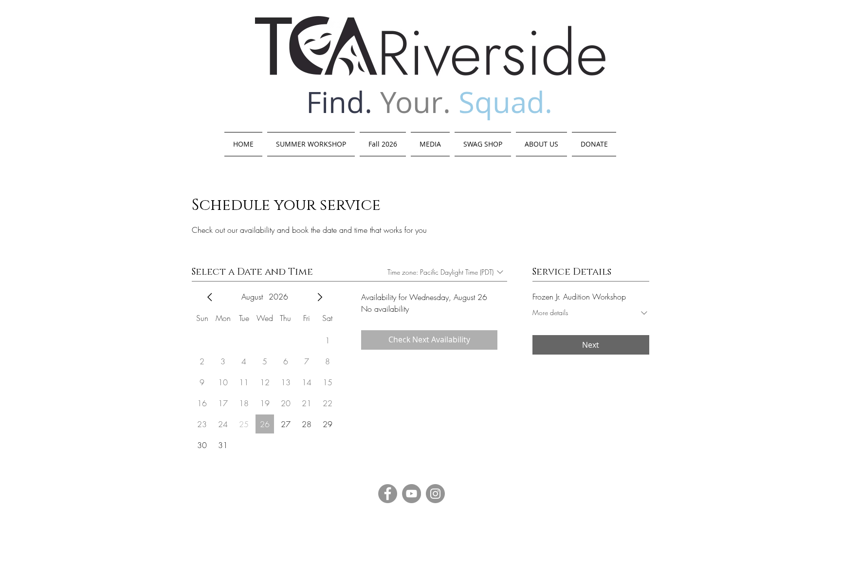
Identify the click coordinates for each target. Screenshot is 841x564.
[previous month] (210, 297)
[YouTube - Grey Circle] (411, 493)
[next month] (320, 297)
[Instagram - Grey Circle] (435, 493)
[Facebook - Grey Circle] (387, 493)
